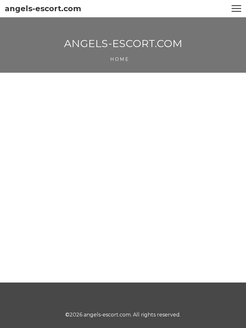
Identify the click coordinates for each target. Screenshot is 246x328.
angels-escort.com (43, 8)
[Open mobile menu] (236, 8)
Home (119, 59)
